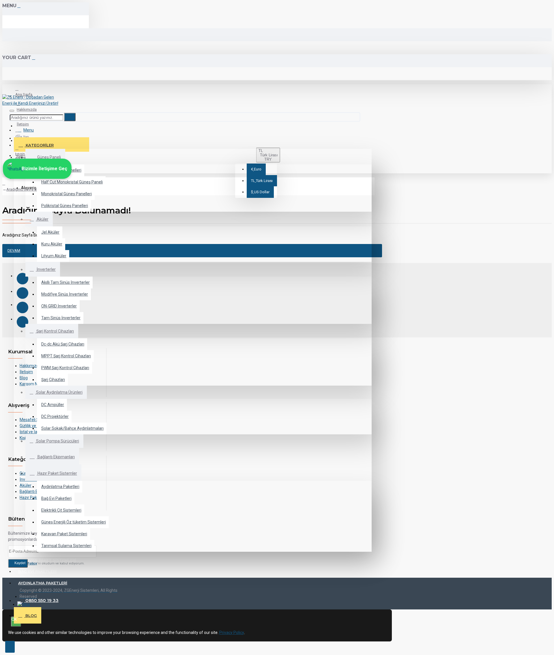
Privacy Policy (231, 632)
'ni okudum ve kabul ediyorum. (50, 563)
